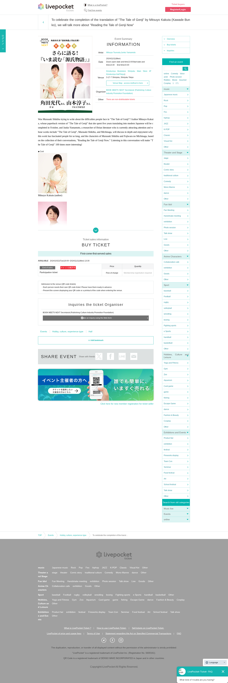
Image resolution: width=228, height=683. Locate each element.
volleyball (168, 308)
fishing (166, 398)
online (166, 74)
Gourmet (182, 80)
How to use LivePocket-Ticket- (111, 628)
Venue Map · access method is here (128, 83)
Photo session (176, 77)
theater (167, 164)
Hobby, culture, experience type (67, 331)
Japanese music (171, 95)
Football (167, 296)
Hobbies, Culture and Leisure (43, 603)
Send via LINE (122, 356)
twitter (98, 356)
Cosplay (167, 83)
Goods (166, 245)
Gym (166, 369)
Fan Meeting (169, 210)
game (166, 392)
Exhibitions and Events (175, 432)
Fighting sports (170, 325)
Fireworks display (171, 455)
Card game (168, 386)
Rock (166, 100)
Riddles (167, 80)
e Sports (167, 331)
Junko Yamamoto (128, 52)
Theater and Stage (173, 152)
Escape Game (170, 403)
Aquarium (168, 380)
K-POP (167, 129)
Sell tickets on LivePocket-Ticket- (148, 628)
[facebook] (114, 640)
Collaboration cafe (171, 262)
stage (166, 158)
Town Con (168, 461)
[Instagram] (122, 640)
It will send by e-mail (133, 356)
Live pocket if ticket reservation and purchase (56, 7)
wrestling (167, 314)
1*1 (177, 83)
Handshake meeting (172, 216)
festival (167, 450)
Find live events (95, 10)
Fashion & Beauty (171, 415)
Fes (165, 112)
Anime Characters (172, 256)
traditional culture (171, 175)
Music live (168, 508)
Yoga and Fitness (171, 363)
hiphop (167, 118)
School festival (170, 484)
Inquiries (170, 51)
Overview (171, 39)
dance (166, 193)
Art (165, 479)
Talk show (168, 233)
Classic (167, 135)
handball (167, 337)
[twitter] (105, 640)
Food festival (169, 473)
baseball (167, 291)
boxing (167, 320)
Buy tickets (171, 45)
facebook (110, 356)
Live (165, 239)
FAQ (179, 633)
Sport (166, 285)
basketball (168, 343)
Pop (165, 106)
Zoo (165, 374)
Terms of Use (93, 633)
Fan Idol (168, 204)
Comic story (169, 170)
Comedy (174, 74)
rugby (166, 302)
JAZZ (166, 124)
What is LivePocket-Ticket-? (77, 628)
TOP (40, 535)
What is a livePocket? (97, 5)
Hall (90, 331)
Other (166, 147)
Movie (174, 80)
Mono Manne (169, 187)
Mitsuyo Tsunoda (113, 52)
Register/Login (178, 9)
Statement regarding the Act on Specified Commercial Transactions (138, 633)
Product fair (168, 438)
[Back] (43, 22)
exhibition (168, 222)
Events (167, 514)
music (167, 89)
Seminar (167, 467)
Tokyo (122, 74)
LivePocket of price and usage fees (64, 633)
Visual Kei (168, 141)
